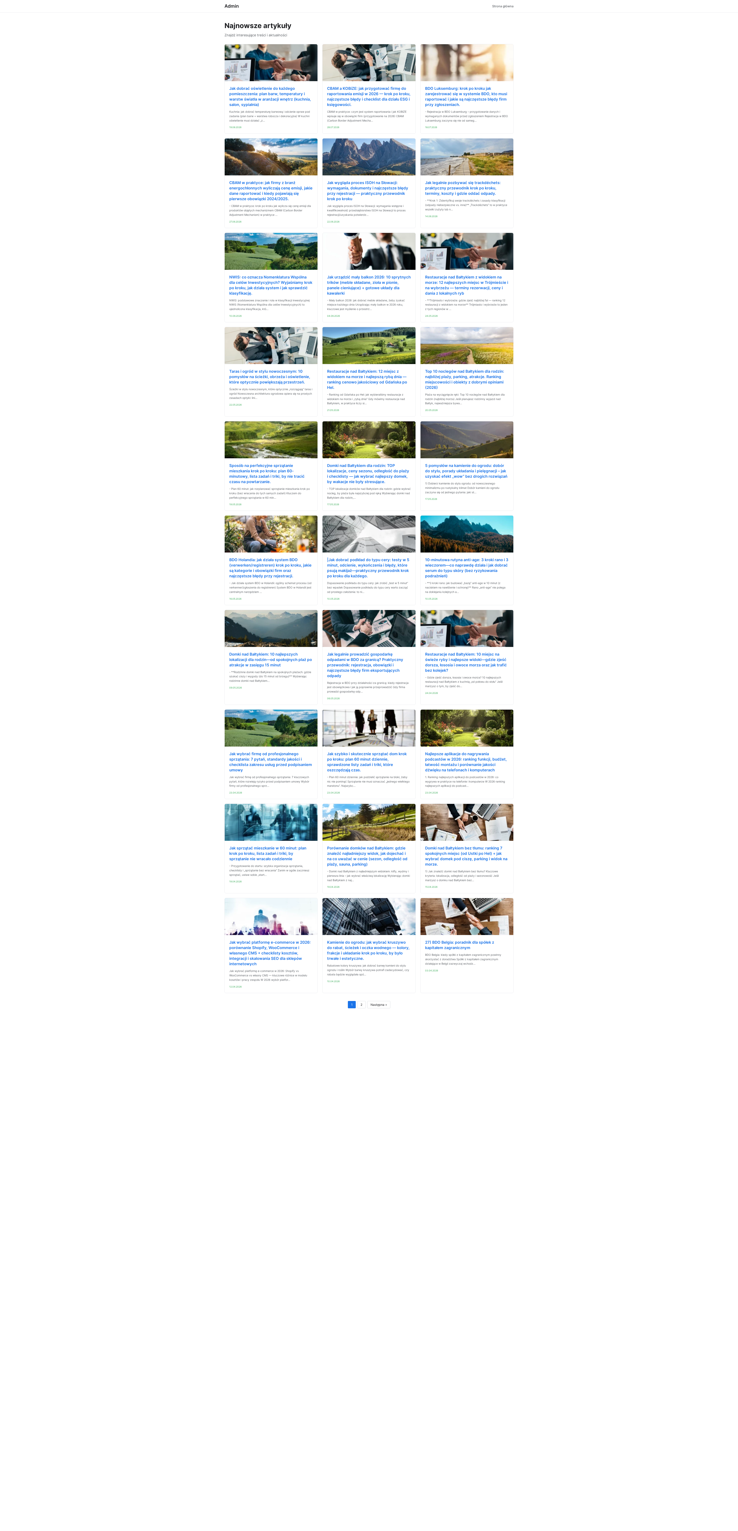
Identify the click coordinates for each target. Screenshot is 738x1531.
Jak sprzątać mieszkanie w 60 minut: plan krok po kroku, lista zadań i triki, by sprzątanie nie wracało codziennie (267, 853)
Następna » (379, 1005)
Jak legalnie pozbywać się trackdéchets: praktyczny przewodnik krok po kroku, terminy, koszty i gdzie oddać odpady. (463, 188)
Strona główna (503, 6)
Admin (231, 6)
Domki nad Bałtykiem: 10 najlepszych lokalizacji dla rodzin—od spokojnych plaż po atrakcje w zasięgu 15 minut (270, 659)
